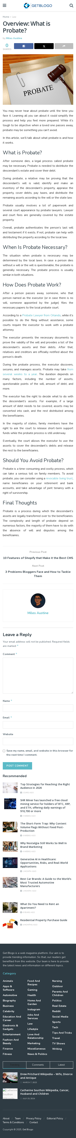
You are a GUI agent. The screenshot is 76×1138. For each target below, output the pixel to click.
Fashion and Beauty (11, 1041)
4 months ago (29, 925)
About (6, 1118)
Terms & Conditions (13, 1122)
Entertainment (11, 1034)
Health (31, 995)
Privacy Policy (33, 1118)
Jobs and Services (33, 1016)
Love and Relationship (35, 1036)
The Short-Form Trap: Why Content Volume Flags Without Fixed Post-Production (43, 827)
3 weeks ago (29, 816)
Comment (10, 654)
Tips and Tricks (62, 1033)
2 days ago (28, 792)
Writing (57, 1049)
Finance (8, 1048)
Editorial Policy (55, 1118)
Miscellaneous (36, 1048)
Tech (55, 1027)
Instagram (33, 1009)
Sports (56, 1022)
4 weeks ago (29, 835)
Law (14, 16)
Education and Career (12, 1018)
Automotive (10, 995)
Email (7, 717)
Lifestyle (32, 1029)
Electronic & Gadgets (10, 1027)
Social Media (60, 1016)
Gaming (32, 990)
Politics (56, 1000)
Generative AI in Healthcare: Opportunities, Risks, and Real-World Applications (44, 862)
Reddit (56, 1011)
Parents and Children (60, 993)
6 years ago (28, 912)
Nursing (57, 981)
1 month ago (29, 871)
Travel (56, 1038)
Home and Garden (34, 1002)
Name (7, 701)
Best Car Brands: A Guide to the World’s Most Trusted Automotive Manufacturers (45, 882)
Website (8, 734)
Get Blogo (28, 1129)
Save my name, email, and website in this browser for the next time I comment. (39, 753)
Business (8, 1006)
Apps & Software (8, 988)
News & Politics (37, 1054)
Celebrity (8, 1011)
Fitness (7, 1054)
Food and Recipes (33, 982)
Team (18, 1118)
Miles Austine (14, 38)
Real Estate (59, 1006)
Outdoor (57, 986)
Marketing (33, 1043)
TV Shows (58, 1043)
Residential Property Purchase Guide (43, 920)
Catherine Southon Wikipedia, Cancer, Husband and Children (44, 1092)
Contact (34, 1122)
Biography (9, 1000)
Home (6, 16)
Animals (8, 981)
